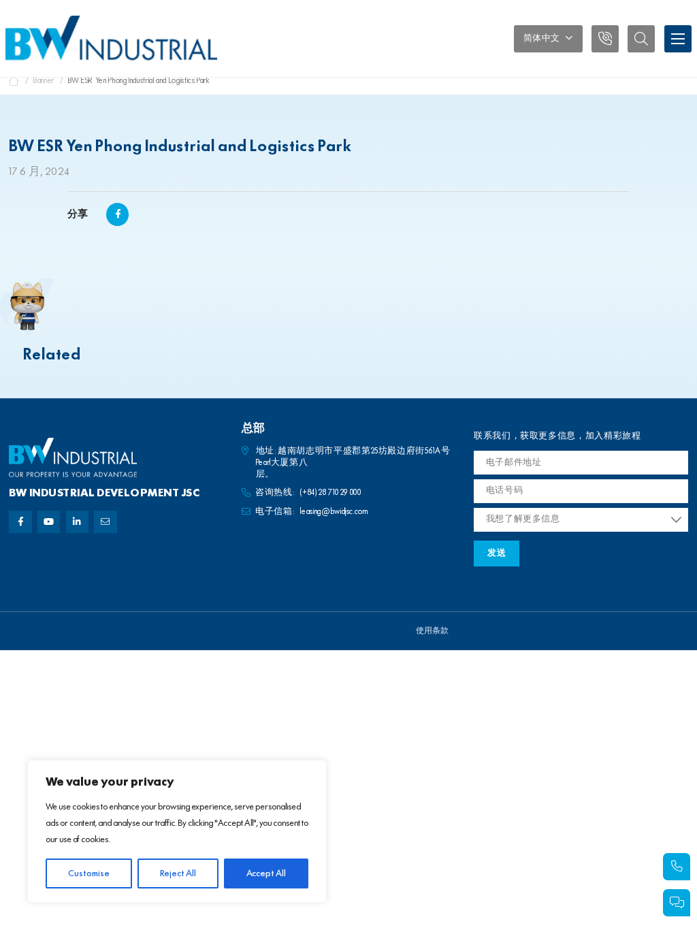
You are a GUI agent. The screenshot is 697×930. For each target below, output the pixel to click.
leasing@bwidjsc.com (334, 511)
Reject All (178, 873)
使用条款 (432, 631)
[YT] (48, 522)
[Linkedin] (77, 522)
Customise (89, 873)
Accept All (266, 873)
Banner (43, 80)
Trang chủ (14, 81)
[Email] (105, 522)
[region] (177, 831)
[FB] (20, 522)
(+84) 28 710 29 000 (330, 492)
